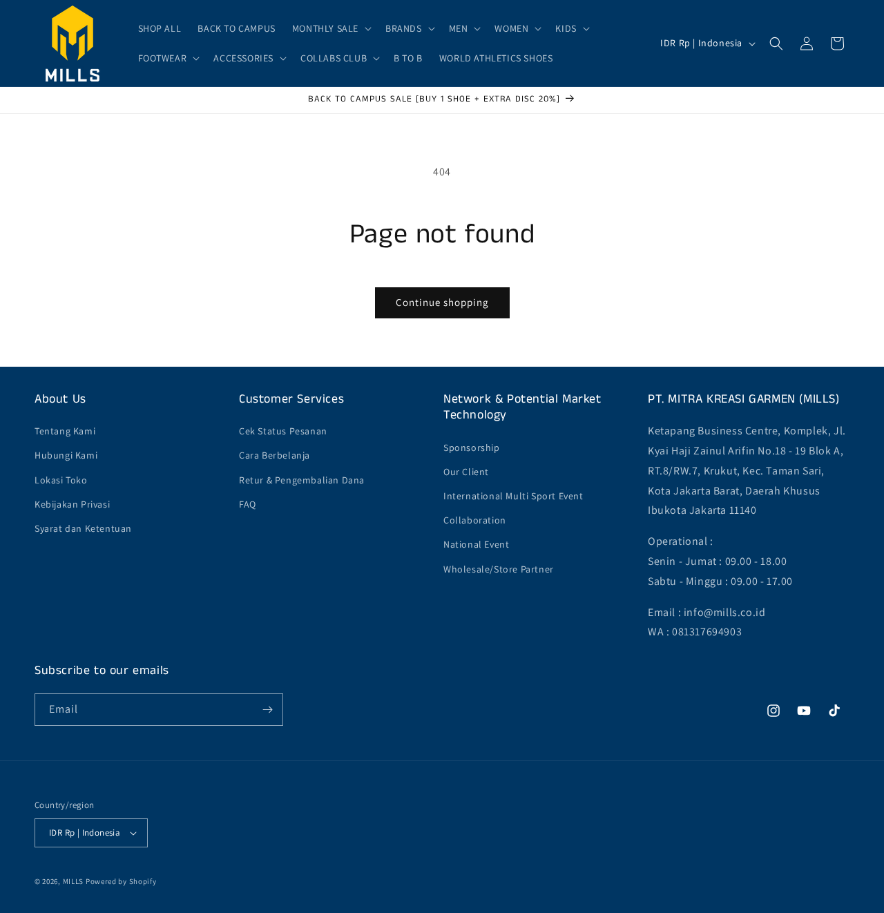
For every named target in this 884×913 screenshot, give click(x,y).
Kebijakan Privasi (72, 504)
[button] (330, 28)
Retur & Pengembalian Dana (302, 480)
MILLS (73, 881)
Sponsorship (471, 447)
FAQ (247, 504)
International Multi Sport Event (513, 496)
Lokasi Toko (61, 480)
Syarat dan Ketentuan (83, 528)
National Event (476, 544)
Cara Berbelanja (274, 455)
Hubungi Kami (66, 455)
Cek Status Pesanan (283, 431)
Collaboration (474, 520)
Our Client (466, 471)
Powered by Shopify (121, 881)
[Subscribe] (267, 709)
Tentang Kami (65, 431)
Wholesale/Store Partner (498, 569)
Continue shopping (442, 302)
